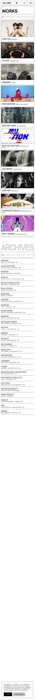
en (24, 3)
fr (22, 3)
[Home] (7, 3)
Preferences (19, 694)
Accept (8, 694)
